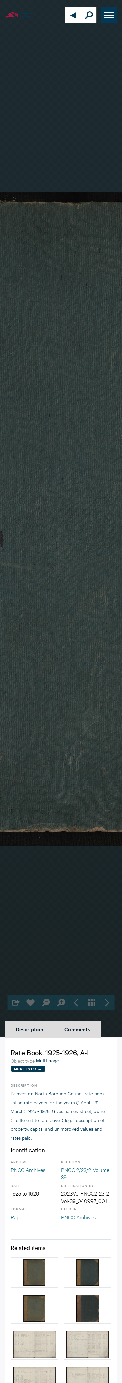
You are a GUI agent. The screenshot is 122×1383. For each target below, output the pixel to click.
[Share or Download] (15, 1002)
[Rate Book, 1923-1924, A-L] (34, 1308)
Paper (17, 1216)
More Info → (28, 1068)
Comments (77, 1029)
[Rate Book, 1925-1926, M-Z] (87, 1272)
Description (29, 1029)
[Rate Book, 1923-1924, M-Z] (34, 1272)
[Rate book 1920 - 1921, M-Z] (87, 1308)
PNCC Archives (28, 1169)
